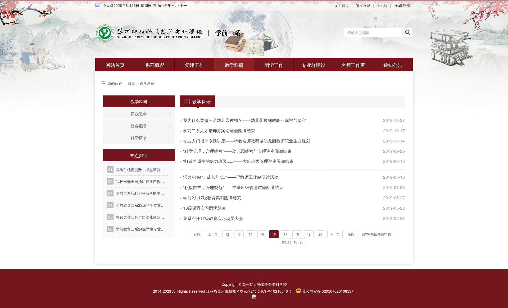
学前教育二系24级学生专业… (140, 229)
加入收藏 (362, 5)
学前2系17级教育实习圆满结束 (212, 198)
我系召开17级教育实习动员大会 (213, 218)
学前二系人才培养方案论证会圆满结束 (219, 130)
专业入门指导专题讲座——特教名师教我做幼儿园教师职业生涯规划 (246, 141)
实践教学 (138, 114)
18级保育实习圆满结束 (204, 208)
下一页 (335, 234)
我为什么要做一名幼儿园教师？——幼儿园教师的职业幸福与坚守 (244, 120)
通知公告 (392, 64)
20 (320, 234)
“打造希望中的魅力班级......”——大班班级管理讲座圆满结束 (238, 161)
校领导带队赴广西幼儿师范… (140, 217)
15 (262, 234)
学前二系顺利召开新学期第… (140, 193)
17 (285, 234)
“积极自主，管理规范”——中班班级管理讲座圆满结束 (233, 187)
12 (227, 234)
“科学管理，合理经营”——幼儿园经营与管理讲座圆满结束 (237, 151)
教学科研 (234, 64)
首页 (131, 83)
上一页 (212, 234)
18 (297, 234)
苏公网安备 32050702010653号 (328, 291)
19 (309, 234)
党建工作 (194, 64)
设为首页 (341, 5)
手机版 (382, 5)
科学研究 (138, 138)
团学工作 (273, 64)
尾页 (351, 234)
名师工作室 (353, 64)
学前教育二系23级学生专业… (140, 205)
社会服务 (138, 126)
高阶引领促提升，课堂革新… (140, 169)
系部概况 (154, 64)
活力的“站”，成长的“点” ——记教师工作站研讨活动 (230, 177)
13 (239, 234)
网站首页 (115, 64)
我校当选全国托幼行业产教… (140, 181)
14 (250, 234)
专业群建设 (313, 64)
